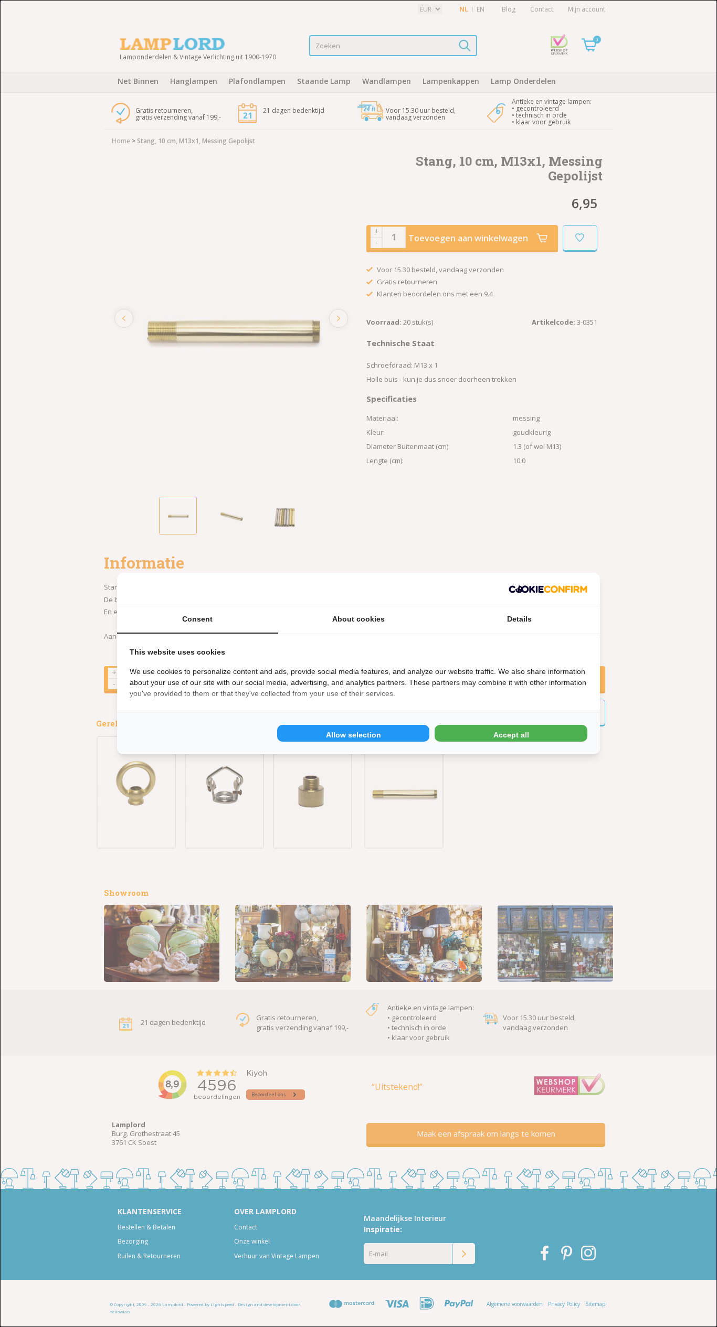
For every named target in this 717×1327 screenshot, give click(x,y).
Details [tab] (519, 619)
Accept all (511, 735)
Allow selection (353, 735)
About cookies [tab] (358, 619)
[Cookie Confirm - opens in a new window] (548, 589)
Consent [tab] (197, 619)
